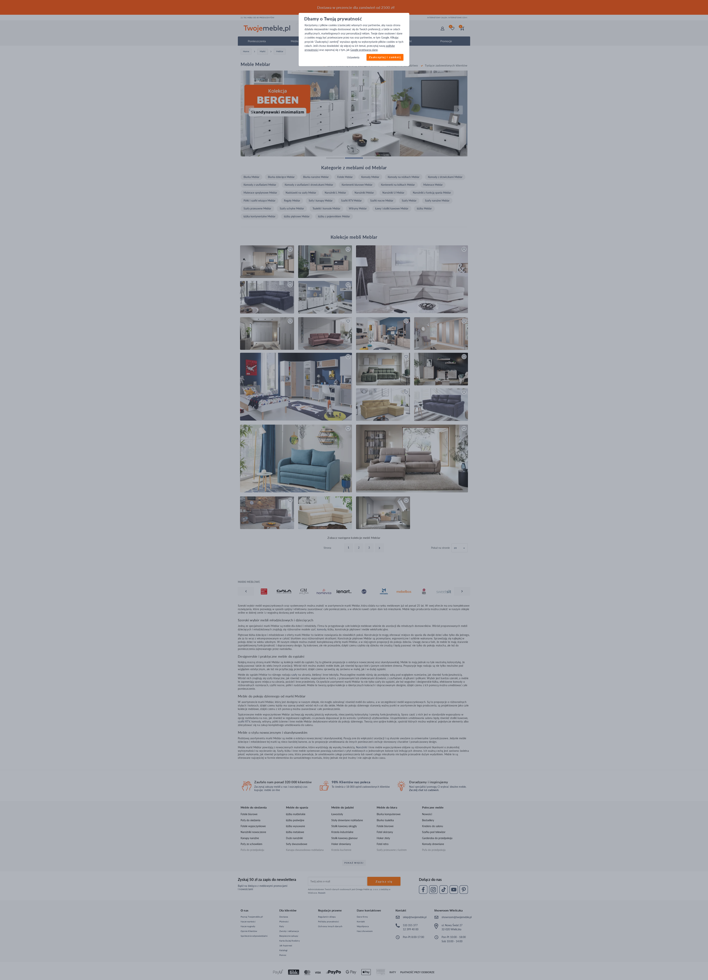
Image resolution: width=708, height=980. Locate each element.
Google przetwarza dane (364, 50)
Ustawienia (353, 57)
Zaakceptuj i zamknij (385, 57)
